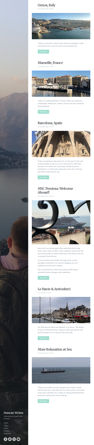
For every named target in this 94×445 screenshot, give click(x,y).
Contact (6, 431)
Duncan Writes (13, 413)
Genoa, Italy (46, 5)
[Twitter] (10, 439)
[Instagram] (14, 439)
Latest (6, 423)
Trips (5, 425)
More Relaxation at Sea (55, 349)
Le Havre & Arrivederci (54, 289)
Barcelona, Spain (50, 123)
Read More (43, 51)
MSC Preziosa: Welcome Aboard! (55, 191)
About (6, 428)
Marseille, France (50, 63)
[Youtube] (18, 439)
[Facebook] (5, 439)
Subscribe (7, 433)
